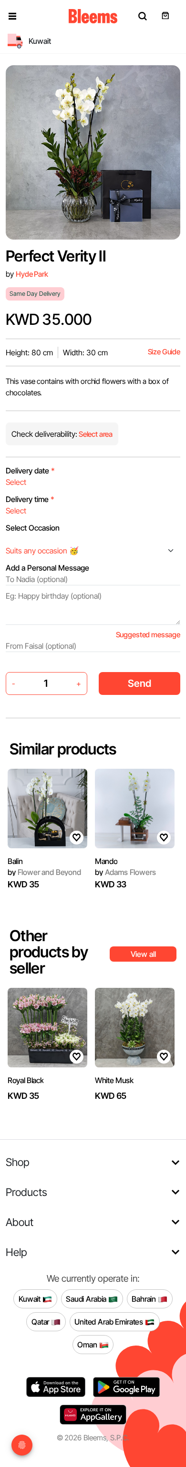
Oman (88, 1344)
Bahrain (145, 1298)
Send (139, 683)
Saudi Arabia (87, 1298)
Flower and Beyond (44, 872)
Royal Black (25, 1080)
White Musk (114, 1080)
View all (143, 954)
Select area (95, 434)
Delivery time (30, 499)
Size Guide (164, 351)
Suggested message (148, 634)
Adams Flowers (125, 872)
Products (26, 1192)
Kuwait (30, 1298)
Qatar (41, 1321)
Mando (106, 861)
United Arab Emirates (109, 1321)
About (19, 1222)
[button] (12, 16)
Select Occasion (33, 528)
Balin (15, 861)
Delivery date (30, 470)
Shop (18, 1162)
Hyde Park (32, 274)
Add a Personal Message (47, 568)
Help (16, 1252)
